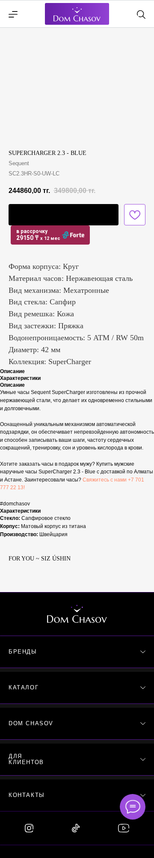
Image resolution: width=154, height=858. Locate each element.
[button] (63, 214)
